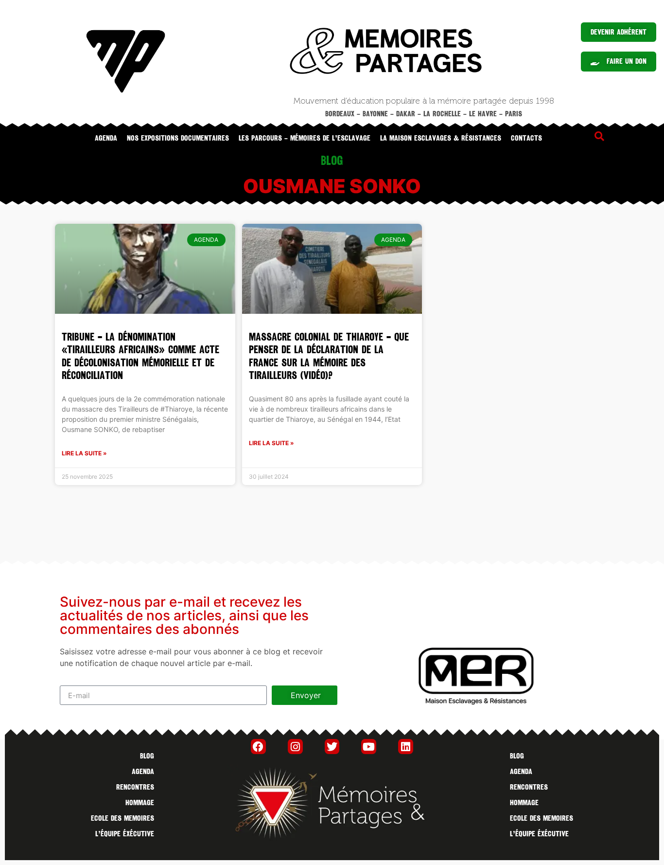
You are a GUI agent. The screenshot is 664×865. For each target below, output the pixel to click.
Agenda (106, 138)
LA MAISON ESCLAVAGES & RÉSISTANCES (440, 138)
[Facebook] (258, 746)
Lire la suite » (84, 453)
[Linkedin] (405, 746)
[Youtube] (368, 746)
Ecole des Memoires (122, 818)
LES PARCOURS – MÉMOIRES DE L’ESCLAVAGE (304, 138)
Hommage (139, 802)
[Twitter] (332, 746)
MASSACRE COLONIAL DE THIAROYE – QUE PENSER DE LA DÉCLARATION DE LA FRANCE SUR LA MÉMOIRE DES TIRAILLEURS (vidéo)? (329, 356)
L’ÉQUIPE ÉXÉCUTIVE (124, 834)
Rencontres (135, 787)
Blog (147, 756)
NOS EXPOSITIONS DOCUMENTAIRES (178, 138)
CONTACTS (526, 138)
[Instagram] (295, 746)
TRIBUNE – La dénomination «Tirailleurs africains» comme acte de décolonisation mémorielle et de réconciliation (140, 356)
